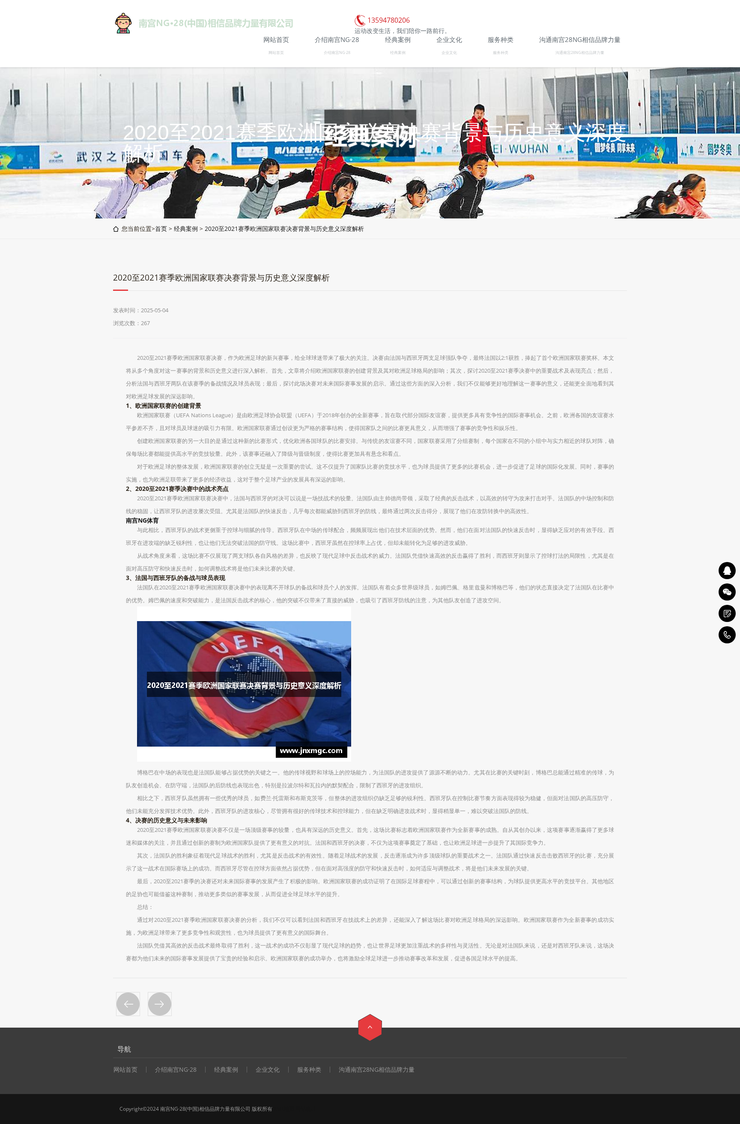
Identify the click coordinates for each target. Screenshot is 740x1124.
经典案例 (398, 52)
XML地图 (284, 1108)
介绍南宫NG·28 (337, 52)
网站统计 (305, 1108)
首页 (161, 228)
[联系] (727, 613)
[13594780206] (727, 634)
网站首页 (276, 52)
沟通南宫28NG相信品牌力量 (579, 52)
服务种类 (500, 52)
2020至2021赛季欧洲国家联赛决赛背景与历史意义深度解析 (284, 228)
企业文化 (449, 52)
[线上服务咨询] (727, 570)
